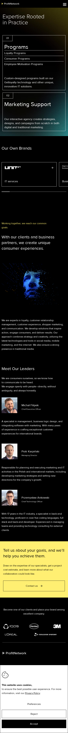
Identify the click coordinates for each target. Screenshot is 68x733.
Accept (34, 723)
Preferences (34, 704)
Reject (34, 714)
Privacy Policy (32, 693)
